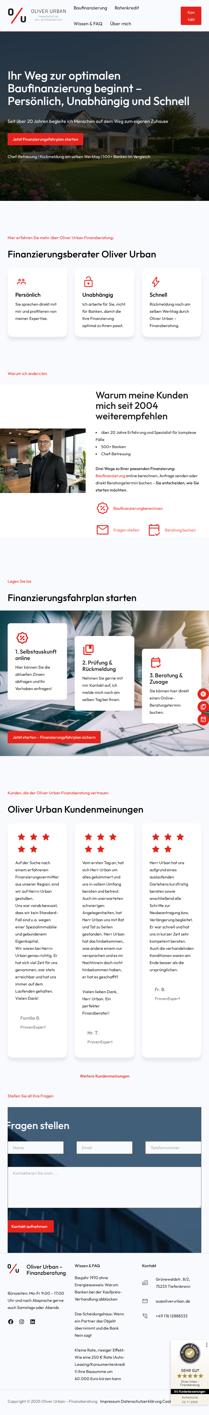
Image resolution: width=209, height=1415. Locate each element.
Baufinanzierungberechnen (138, 508)
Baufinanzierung (110, 475)
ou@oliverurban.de (173, 1301)
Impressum (110, 1401)
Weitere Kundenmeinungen (104, 1076)
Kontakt (191, 16)
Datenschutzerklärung (141, 1401)
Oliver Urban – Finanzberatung (46, 1269)
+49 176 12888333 (172, 1315)
